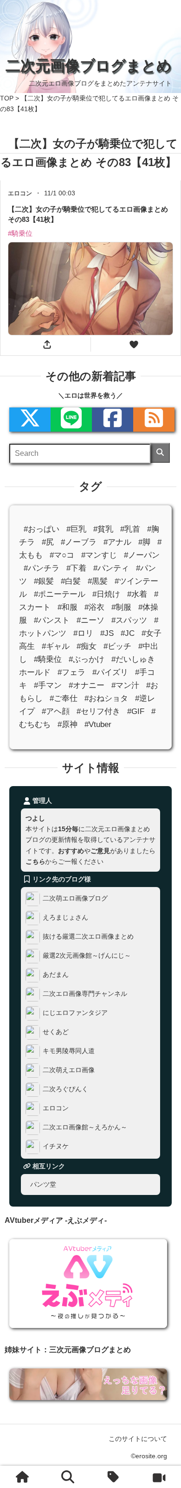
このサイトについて (138, 1438)
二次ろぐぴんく (65, 1089)
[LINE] (71, 419)
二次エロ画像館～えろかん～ (85, 1127)
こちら (35, 861)
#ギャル (56, 646)
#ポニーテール (59, 594)
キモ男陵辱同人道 (69, 1051)
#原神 (68, 725)
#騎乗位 (48, 659)
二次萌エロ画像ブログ (75, 898)
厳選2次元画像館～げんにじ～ (87, 956)
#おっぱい (41, 529)
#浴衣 (94, 607)
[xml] (30, 419)
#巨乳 (76, 529)
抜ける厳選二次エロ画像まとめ (88, 937)
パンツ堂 (43, 1184)
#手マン (48, 685)
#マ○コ (62, 555)
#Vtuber (97, 725)
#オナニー (86, 685)
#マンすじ (99, 555)
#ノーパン (142, 555)
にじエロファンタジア (75, 1013)
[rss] (154, 419)
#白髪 (71, 581)
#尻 (48, 542)
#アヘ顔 (56, 711)
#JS (107, 633)
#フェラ (71, 672)
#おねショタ (106, 698)
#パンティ (111, 568)
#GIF (135, 711)
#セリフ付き (98, 711)
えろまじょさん (65, 917)
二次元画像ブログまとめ (89, 65)
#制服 (121, 607)
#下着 (76, 568)
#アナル (117, 542)
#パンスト (52, 620)
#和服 (68, 607)
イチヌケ (56, 1146)
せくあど (56, 1032)
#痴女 (87, 646)
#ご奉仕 (64, 698)
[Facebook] (112, 419)
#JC (128, 633)
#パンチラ (41, 568)
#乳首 (130, 529)
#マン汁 (125, 685)
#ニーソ (90, 620)
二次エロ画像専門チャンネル (85, 994)
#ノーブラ (79, 542)
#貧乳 (103, 529)
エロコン (56, 1108)
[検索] (160, 453)
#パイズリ (110, 672)
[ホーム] (22, 1477)
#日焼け (106, 594)
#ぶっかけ (86, 659)
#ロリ (83, 633)
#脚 (144, 542)
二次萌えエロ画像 (69, 1070)
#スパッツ (129, 620)
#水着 (137, 594)
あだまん (56, 975)
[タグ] (113, 1477)
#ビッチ (117, 646)
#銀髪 (44, 581)
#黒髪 (98, 581)
